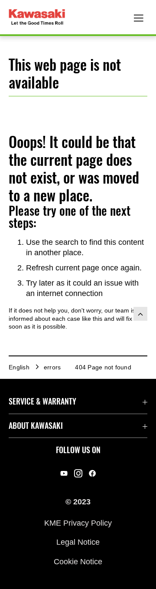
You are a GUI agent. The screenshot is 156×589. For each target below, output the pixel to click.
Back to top (140, 314)
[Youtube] (64, 473)
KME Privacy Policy (78, 522)
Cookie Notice (78, 561)
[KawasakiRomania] (78, 473)
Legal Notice (78, 542)
